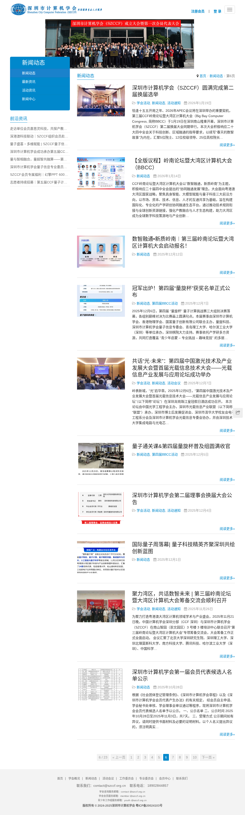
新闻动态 (158, 103)
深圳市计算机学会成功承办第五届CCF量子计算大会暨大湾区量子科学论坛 (40, 151)
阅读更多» (227, 145)
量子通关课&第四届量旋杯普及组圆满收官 (181, 446)
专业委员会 (146, 778)
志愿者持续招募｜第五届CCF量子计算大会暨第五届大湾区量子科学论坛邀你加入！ (40, 182)
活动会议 (174, 383)
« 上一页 (118, 757)
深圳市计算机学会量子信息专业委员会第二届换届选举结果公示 (40, 167)
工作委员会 (126, 778)
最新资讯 (28, 82)
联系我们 (182, 778)
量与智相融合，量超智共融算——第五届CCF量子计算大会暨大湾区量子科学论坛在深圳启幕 (40, 159)
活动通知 (174, 103)
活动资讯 (28, 90)
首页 (203, 76)
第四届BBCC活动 (165, 303)
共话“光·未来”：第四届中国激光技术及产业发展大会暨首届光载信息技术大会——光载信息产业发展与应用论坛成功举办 (182, 368)
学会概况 (74, 778)
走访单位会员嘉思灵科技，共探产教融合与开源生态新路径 (40, 128)
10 (195, 757)
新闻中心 (28, 99)
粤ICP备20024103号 (149, 805)
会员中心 (165, 778)
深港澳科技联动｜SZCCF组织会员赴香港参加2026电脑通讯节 (40, 136)
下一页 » (208, 757)
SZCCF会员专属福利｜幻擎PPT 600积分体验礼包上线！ (40, 174)
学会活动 (143, 103)
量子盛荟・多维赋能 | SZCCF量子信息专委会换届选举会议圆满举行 (40, 144)
